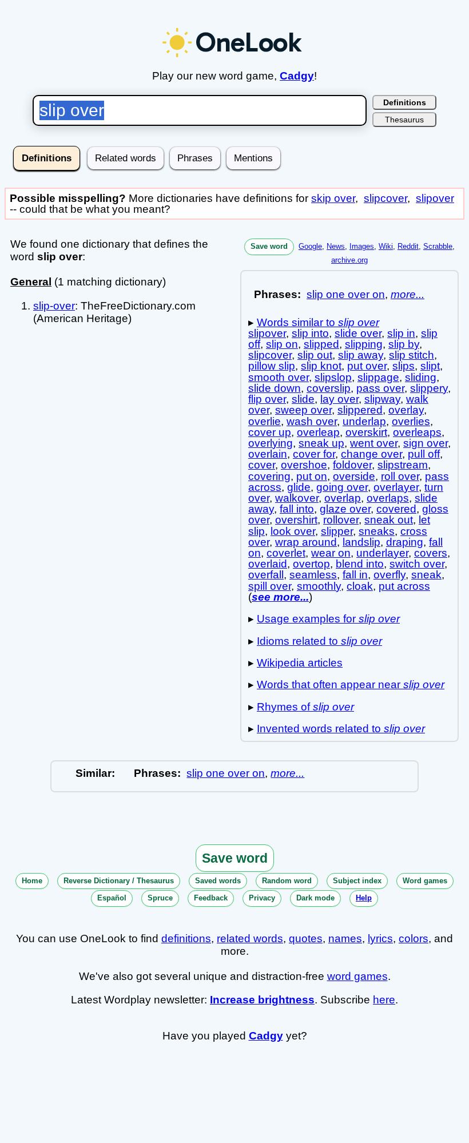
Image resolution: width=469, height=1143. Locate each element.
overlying (270, 443)
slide (303, 399)
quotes (306, 938)
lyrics (380, 938)
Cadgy (297, 76)
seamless (313, 575)
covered (396, 509)
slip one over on (346, 294)
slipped (321, 344)
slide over (358, 333)
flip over (267, 399)
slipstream (402, 465)
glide (299, 487)
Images (361, 246)
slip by (403, 344)
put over (367, 366)
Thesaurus (404, 119)
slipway (382, 399)
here (384, 1000)
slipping (364, 344)
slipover (435, 198)
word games (357, 976)
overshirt (296, 520)
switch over (416, 564)
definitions (186, 938)
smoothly (319, 586)
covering (269, 476)
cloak (360, 586)
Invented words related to (341, 729)
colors (413, 938)
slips (403, 366)
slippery (429, 388)
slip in (401, 333)
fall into (297, 509)
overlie (264, 421)
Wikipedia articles (300, 663)
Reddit (408, 246)
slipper (337, 531)
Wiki (386, 246)
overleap (318, 432)
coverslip (329, 388)
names (345, 938)
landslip (361, 542)
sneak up (321, 443)
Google (310, 246)
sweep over (303, 410)
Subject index (357, 880)
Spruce (160, 898)
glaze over (345, 509)
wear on (331, 553)
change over (371, 454)
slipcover (385, 198)
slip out (314, 355)
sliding (420, 377)
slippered (360, 410)
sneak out (388, 520)
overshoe (304, 465)
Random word (287, 880)
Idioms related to (319, 641)
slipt (430, 366)
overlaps (388, 498)
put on (311, 476)
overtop (311, 564)
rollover (341, 520)
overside (354, 476)
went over (374, 443)
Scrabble (437, 246)
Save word (269, 246)
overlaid (267, 564)
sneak (426, 575)
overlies (411, 421)
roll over (400, 476)
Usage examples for (328, 619)
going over (342, 487)
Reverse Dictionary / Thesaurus (118, 880)
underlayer (382, 553)
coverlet (286, 553)
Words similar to (318, 322)
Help (364, 898)
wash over (312, 421)
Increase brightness (262, 1000)
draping (404, 542)
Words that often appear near (350, 684)
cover (261, 465)
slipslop (333, 377)
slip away (360, 355)
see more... (280, 597)
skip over (333, 198)
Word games (425, 880)
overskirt (366, 432)
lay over (339, 399)
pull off (424, 454)
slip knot (321, 366)
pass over (380, 388)
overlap (342, 498)
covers (430, 553)
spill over (269, 586)
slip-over (54, 306)
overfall (266, 575)
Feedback (211, 898)
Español (111, 898)
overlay (406, 410)
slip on (282, 344)
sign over (425, 443)
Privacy (262, 898)
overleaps (417, 432)
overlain (267, 454)
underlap (364, 421)
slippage (378, 377)
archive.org (349, 260)
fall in (355, 575)
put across (404, 586)
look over (293, 531)
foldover (352, 465)
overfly (389, 575)
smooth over (278, 377)
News (336, 246)
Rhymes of (305, 707)
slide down (274, 388)
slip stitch (411, 355)
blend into (360, 564)
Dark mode (315, 898)
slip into (310, 333)
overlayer (396, 487)
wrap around (306, 542)
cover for (314, 454)
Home (32, 880)
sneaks (377, 531)
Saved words (218, 880)
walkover (297, 498)
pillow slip (271, 366)
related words (250, 938)
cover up (269, 432)
